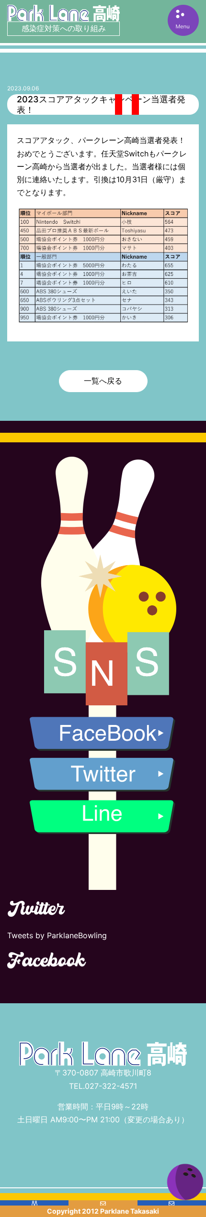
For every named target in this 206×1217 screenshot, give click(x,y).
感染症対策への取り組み (64, 28)
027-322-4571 (111, 1086)
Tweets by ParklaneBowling (57, 935)
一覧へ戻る (103, 380)
